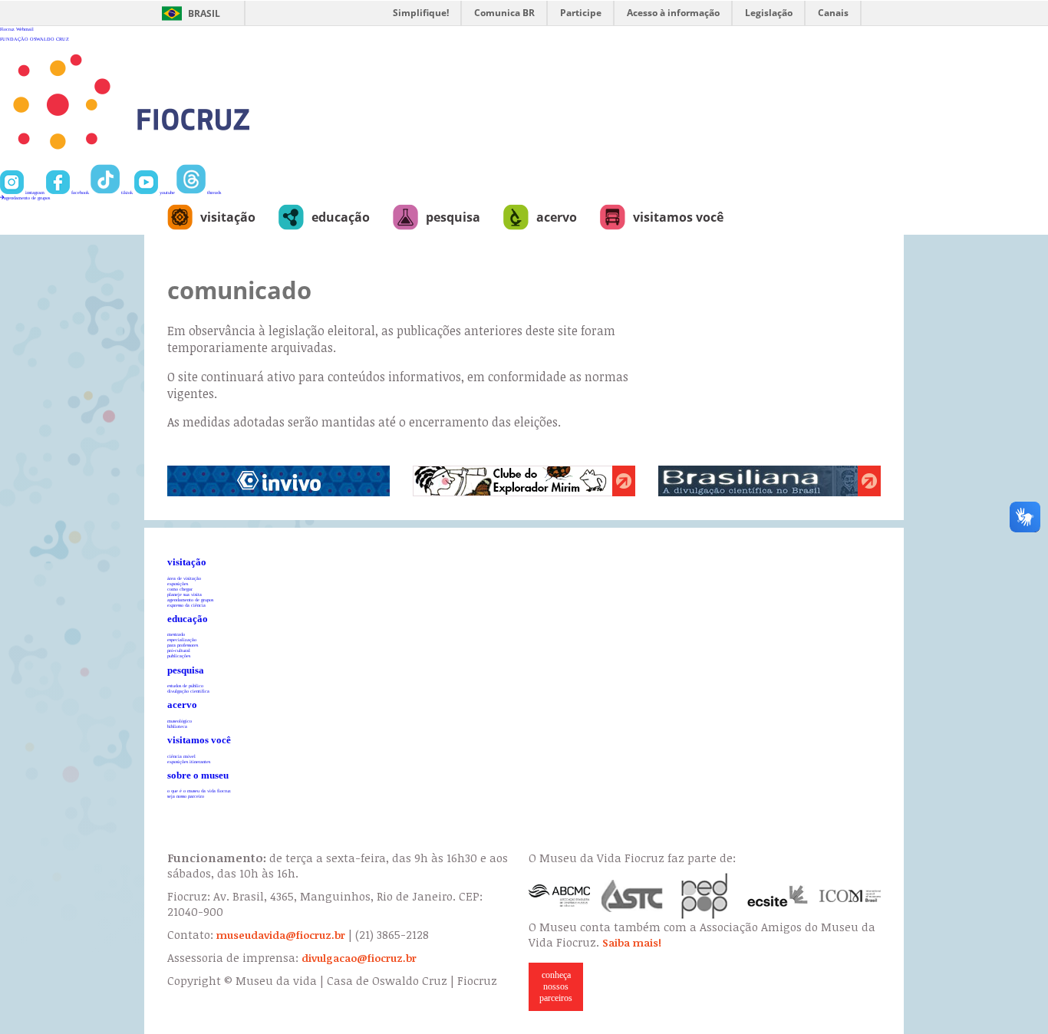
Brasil (204, 13)
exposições (177, 583)
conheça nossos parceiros (555, 986)
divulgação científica (188, 690)
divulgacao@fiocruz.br (359, 958)
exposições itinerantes (188, 761)
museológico (179, 720)
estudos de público (185, 685)
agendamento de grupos (27, 197)
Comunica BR (504, 12)
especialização (181, 639)
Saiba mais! (631, 943)
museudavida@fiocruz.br (280, 935)
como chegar (180, 588)
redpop (705, 896)
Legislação (769, 12)
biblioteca (177, 726)
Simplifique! (421, 12)
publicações (178, 655)
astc (632, 896)
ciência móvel (181, 756)
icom (850, 896)
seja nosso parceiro (185, 796)
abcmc (559, 896)
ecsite (778, 896)
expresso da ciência (186, 605)
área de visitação (184, 578)
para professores (182, 644)
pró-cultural (178, 650)
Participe (580, 12)
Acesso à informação (673, 12)
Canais (833, 12)
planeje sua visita (184, 594)
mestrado (176, 634)
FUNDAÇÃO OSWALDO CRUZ (34, 38)
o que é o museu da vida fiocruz (199, 790)
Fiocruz (7, 28)
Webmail (25, 28)
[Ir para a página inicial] (181, 161)
